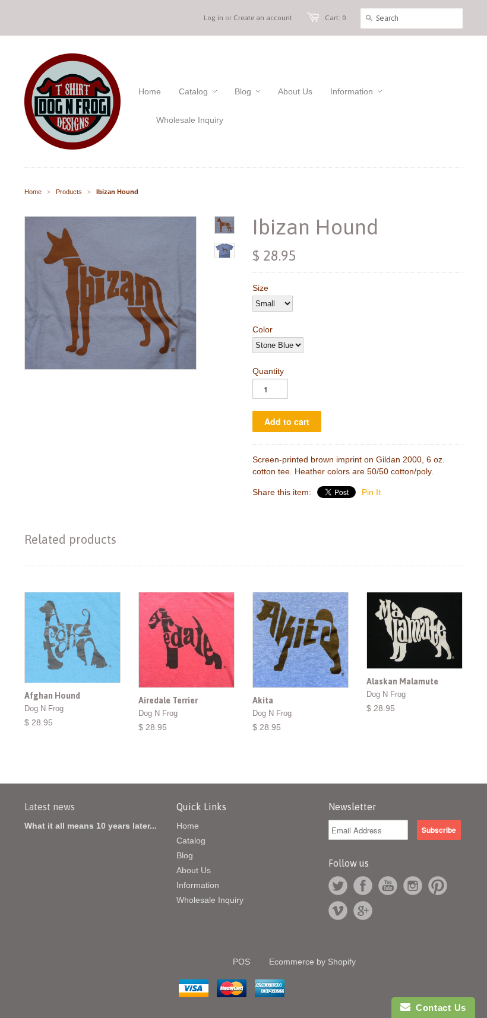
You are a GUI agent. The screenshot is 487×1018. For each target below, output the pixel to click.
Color (262, 329)
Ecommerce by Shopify (312, 961)
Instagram (412, 885)
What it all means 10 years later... (90, 825)
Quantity (268, 371)
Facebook (362, 885)
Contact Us (438, 1008)
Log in (213, 18)
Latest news (49, 806)
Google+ (362, 910)
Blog (184, 855)
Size (260, 288)
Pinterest (437, 885)
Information (197, 885)
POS (241, 961)
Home (187, 825)
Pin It (371, 492)
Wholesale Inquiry (210, 900)
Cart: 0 (335, 18)
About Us (193, 870)
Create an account (262, 18)
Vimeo (337, 910)
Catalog (190, 840)
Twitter (337, 885)
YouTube (387, 885)
